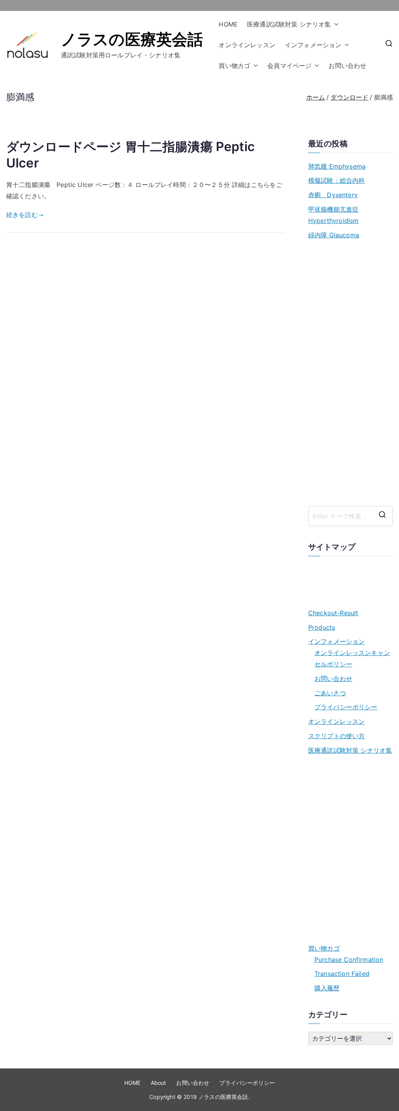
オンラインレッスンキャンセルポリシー (352, 658)
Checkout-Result (333, 613)
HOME (228, 24)
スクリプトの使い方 (336, 736)
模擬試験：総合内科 (336, 180)
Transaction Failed (341, 973)
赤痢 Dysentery (333, 195)
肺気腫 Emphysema (336, 166)
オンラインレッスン (247, 45)
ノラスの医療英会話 (132, 39)
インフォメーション (313, 45)
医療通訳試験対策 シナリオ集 (289, 24)
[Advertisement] (350, 373)
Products (321, 627)
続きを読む (22, 215)
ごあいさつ (330, 693)
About (158, 1082)
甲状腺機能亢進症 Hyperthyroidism (333, 214)
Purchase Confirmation (348, 959)
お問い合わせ (347, 65)
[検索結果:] (350, 516)
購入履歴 (327, 988)
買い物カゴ (234, 65)
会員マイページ (289, 65)
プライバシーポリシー (346, 707)
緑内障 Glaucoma (333, 235)
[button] (335, 24)
